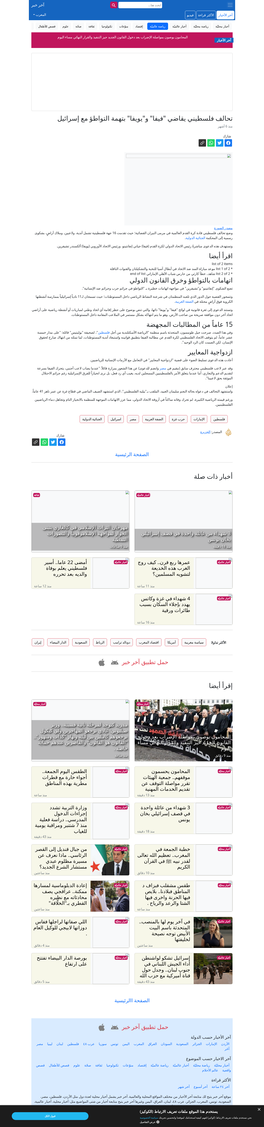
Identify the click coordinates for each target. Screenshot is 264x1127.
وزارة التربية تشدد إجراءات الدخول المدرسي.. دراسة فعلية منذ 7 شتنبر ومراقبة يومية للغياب (122, 37)
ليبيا (49, 1044)
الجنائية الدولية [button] (92, 419)
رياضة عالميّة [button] (157, 26)
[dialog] (132, 1116)
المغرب (139, 1044)
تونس (114, 1044)
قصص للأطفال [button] (46, 26)
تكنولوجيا (112, 1065)
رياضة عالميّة (160, 1065)
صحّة (87, 1065)
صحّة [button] (78, 26)
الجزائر (197, 1044)
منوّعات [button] (123, 26)
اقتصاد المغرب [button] (149, 642)
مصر (163, 368)
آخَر (227, 1048)
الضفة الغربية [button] (154, 419)
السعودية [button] (81, 642)
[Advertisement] (132, 82)
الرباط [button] (100, 642)
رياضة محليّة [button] (201, 26)
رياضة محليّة (201, 1065)
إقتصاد (142, 1065)
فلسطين (104, 332)
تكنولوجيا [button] (107, 26)
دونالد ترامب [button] (121, 642)
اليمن (126, 1044)
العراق (152, 1044)
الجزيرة (205, 432)
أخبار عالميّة (143, 495)
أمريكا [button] (171, 642)
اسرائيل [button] (116, 419)
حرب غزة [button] (178, 419)
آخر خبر (37, 5)
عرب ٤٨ (89, 1044)
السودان (166, 1044)
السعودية (182, 1044)
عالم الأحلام (210, 1070)
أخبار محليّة (142, 704)
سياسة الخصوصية (149, 1117)
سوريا (103, 1044)
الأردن (225, 1044)
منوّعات (128, 1065)
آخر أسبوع (200, 1086)
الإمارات (211, 1044)
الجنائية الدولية (195, 238)
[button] (113, 661)
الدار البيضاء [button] (58, 642)
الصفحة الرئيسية (132, 454)
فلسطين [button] (219, 419)
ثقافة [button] (91, 26)
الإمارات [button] (199, 419)
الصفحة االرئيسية (132, 1000)
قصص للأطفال (59, 1065)
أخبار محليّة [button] (222, 26)
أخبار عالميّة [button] (179, 26)
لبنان (60, 1044)
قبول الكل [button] (50, 1116)
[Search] (114, 5)
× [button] (259, 1109)
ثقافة (36, 495)
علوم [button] (65, 26)
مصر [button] (133, 419)
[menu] (230, 5)
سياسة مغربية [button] (194, 642)
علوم (76, 1065)
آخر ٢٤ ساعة (220, 1086)
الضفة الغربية (184, 301)
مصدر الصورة (223, 228)
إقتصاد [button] (139, 26)
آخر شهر (184, 1086)
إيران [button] (37, 642)
